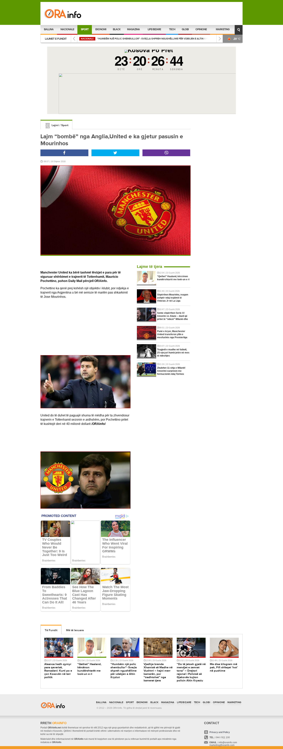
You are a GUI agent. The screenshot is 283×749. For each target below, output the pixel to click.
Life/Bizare (154, 29)
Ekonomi (100, 29)
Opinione (201, 29)
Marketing (222, 29)
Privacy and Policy (219, 732)
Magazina (133, 29)
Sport (85, 29)
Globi (185, 29)
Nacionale (67, 29)
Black (117, 29)
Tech (172, 29)
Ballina (49, 29)
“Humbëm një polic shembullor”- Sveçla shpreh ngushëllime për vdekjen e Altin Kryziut (117, 38)
